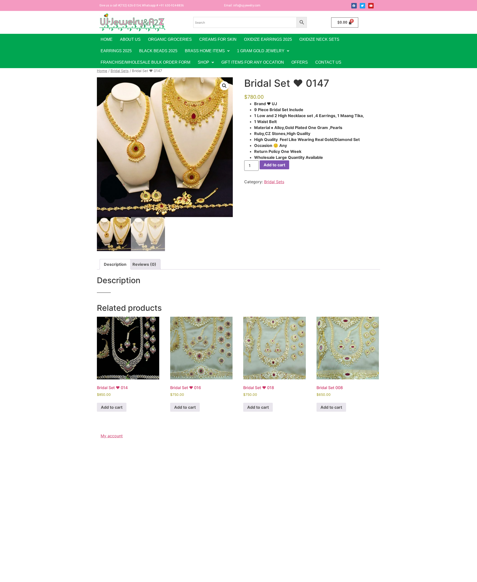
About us (130, 39)
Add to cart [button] (111, 407)
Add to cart (274, 164)
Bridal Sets (120, 71)
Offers (299, 62)
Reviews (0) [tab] (144, 264)
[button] (207, 51)
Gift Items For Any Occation (252, 62)
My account (112, 435)
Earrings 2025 (116, 51)
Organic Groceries (170, 39)
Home (107, 39)
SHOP (203, 62)
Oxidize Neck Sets (319, 39)
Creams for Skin (218, 39)
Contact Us (328, 62)
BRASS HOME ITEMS (205, 51)
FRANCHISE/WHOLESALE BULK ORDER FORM (145, 62)
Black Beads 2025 (158, 51)
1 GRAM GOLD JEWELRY (260, 51)
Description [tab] (115, 264)
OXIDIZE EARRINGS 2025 (268, 39)
